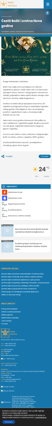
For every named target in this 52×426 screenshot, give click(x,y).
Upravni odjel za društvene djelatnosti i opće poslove (20, 280)
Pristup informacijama (9, 309)
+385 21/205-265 (10, 365)
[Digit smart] (6, 402)
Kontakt (11, 387)
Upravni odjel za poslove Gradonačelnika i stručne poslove (22, 274)
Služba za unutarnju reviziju (11, 295)
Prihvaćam (9, 422)
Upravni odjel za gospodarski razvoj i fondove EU (18, 289)
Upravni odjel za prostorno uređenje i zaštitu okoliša (20, 286)
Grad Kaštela (5, 31)
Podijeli (9, 156)
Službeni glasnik (7, 315)
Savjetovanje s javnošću (10, 318)
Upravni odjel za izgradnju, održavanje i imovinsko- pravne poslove (25, 283)
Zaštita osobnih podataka (11, 312)
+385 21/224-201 (9, 346)
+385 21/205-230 (10, 381)
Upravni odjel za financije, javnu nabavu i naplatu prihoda (21, 277)
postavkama (41, 417)
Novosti (12, 31)
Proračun (4, 324)
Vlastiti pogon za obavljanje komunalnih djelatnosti (20, 292)
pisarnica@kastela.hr (13, 379)
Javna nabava (6, 321)
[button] (47, 13)
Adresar (11, 391)
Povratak (44, 156)
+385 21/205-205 (10, 344)
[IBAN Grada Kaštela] (26, 359)
